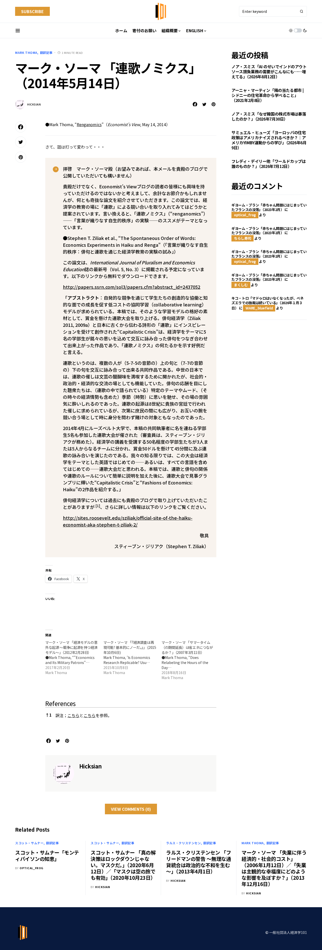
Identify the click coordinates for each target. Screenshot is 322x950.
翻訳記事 (46, 52)
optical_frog (245, 214)
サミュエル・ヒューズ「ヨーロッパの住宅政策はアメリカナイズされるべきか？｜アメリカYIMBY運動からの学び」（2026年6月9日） (268, 140)
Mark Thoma (26, 52)
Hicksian (34, 104)
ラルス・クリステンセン (183, 843)
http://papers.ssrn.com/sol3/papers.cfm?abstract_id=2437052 (131, 287)
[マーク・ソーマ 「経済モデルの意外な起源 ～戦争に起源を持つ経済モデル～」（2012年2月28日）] (74, 657)
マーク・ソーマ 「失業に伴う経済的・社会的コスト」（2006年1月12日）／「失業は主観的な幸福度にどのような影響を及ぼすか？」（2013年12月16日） (274, 868)
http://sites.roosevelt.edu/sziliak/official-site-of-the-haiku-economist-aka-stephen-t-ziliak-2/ (127, 521)
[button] (17, 30)
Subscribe (32, 11)
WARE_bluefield (259, 307)
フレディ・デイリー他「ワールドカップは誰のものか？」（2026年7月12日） (268, 164)
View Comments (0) (131, 809)
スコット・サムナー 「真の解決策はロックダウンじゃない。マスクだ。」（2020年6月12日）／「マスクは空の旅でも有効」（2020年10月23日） (123, 865)
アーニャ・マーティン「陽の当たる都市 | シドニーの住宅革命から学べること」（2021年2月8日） (267, 95)
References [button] (60, 703)
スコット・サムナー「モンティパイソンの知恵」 (47, 855)
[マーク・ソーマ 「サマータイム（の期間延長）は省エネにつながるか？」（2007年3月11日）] (191, 660)
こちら (73, 715)
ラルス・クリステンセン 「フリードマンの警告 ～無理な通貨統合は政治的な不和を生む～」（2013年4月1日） (198, 862)
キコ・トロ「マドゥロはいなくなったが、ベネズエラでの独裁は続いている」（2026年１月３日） (267, 303)
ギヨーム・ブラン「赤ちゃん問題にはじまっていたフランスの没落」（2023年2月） (268, 207)
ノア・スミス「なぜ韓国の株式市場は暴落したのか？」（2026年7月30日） (268, 116)
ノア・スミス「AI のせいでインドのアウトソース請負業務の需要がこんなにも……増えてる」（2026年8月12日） (269, 71)
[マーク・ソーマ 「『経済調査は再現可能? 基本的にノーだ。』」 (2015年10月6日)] (132, 657)
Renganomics (89, 124)
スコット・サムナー (29, 843)
